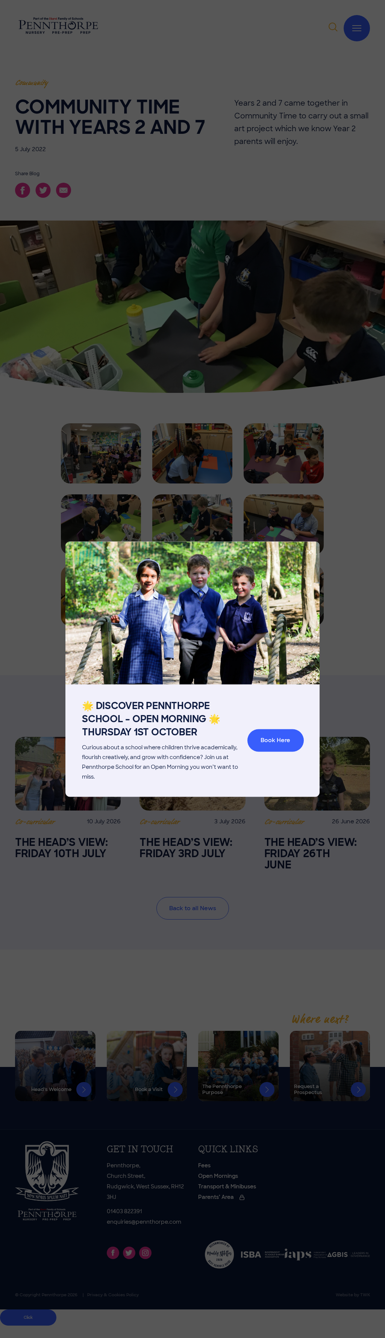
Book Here (275, 740)
